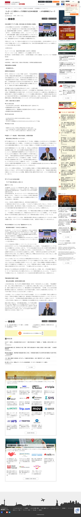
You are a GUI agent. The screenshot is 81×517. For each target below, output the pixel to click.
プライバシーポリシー (55, 508)
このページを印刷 (53, 18)
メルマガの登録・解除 (34, 508)
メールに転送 (45, 18)
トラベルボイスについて (17, 508)
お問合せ (40, 510)
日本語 (63, 1)
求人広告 (34, 510)
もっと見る (31, 367)
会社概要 (26, 508)
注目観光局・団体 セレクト (18, 445)
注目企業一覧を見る (30, 432)
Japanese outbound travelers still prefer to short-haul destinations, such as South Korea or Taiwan (66, 259)
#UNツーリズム (20, 15)
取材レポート (10, 8)
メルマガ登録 (56, 1)
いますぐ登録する (75, 14)
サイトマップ (70, 508)
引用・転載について (45, 508)
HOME (6, 8)
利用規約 (63, 508)
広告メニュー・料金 (16, 510)
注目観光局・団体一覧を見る (30, 478)
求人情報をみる (49, 1)
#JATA (15, 15)
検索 (58, 4)
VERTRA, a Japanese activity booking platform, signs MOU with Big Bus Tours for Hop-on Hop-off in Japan (67, 248)
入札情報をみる (41, 1)
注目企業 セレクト (14, 378)
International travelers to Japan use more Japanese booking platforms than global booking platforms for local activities (67, 253)
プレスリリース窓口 (26, 510)
